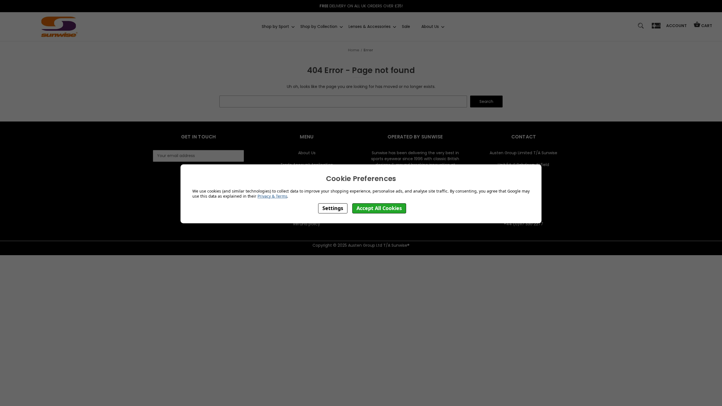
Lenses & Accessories (370, 26)
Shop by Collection (318, 26)
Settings (332, 208)
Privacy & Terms (272, 196)
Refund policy (306, 224)
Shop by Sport (275, 26)
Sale (406, 26)
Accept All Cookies (379, 208)
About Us (430, 26)
